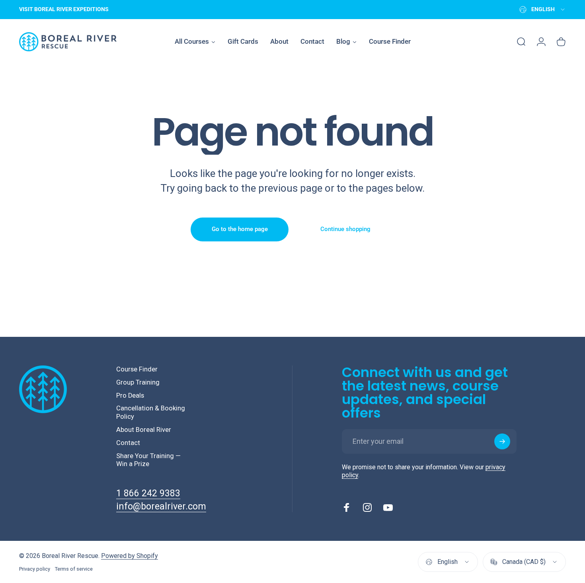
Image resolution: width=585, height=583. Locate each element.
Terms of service (74, 569)
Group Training (138, 382)
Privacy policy (34, 569)
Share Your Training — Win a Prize (148, 460)
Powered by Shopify (129, 556)
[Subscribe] (502, 441)
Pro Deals (130, 395)
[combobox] (542, 9)
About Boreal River (143, 429)
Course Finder (137, 369)
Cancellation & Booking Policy (150, 412)
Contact (128, 443)
